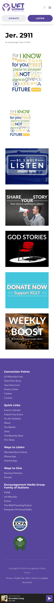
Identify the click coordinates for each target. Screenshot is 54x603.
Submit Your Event (13, 414)
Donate (14, 18)
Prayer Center (11, 389)
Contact (8, 397)
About (7, 422)
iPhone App (10, 456)
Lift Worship (10, 496)
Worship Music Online (15, 452)
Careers (8, 393)
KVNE (7, 492)
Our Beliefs (10, 427)
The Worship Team (13, 435)
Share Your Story (12, 380)
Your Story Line (12, 385)
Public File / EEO (22, 578)
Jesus (7, 431)
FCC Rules (9, 439)
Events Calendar (12, 410)
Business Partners (13, 473)
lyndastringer (13, 42)
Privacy (9, 578)
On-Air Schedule (12, 418)
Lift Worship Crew (13, 376)
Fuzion (7, 500)
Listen (40, 18)
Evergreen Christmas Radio (18, 509)
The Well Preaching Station (18, 505)
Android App (10, 460)
